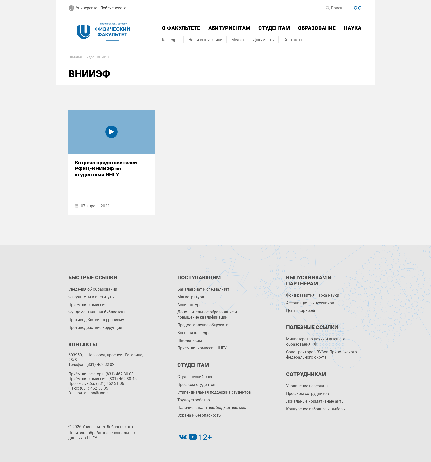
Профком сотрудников (307, 393)
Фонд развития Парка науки (312, 295)
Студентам (274, 28)
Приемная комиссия (87, 304)
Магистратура (190, 297)
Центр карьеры (300, 310)
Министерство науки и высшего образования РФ (315, 342)
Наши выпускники (205, 39)
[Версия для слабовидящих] (357, 7)
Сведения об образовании (92, 289)
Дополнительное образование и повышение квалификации (207, 315)
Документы (264, 39)
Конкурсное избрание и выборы (316, 409)
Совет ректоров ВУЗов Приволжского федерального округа (321, 355)
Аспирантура (189, 304)
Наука (352, 28)
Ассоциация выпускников (310, 303)
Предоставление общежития (204, 325)
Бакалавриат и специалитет (203, 289)
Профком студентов (196, 384)
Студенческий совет (196, 376)
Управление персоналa (307, 386)
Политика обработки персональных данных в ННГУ (101, 435)
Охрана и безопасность (199, 415)
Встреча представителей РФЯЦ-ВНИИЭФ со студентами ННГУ (106, 169)
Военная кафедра (194, 332)
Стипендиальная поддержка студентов (214, 392)
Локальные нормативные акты (315, 401)
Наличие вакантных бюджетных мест (212, 407)
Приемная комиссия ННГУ (202, 348)
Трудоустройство (193, 400)
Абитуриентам (229, 28)
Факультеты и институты (91, 297)
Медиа (237, 39)
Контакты (293, 39)
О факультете (181, 28)
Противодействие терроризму (96, 319)
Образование (317, 28)
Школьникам (189, 340)
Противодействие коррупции (95, 327)
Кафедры (170, 39)
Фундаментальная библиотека (97, 312)
